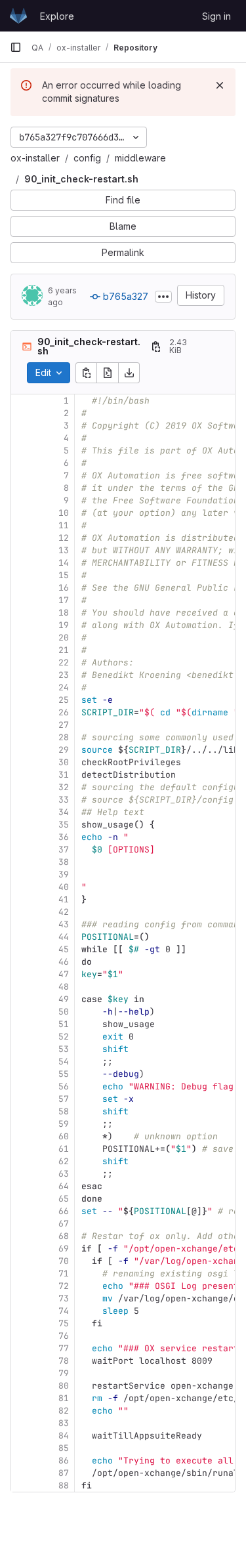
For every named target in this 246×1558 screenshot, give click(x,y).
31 (63, 774)
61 (63, 1148)
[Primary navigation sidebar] (15, 47)
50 (63, 1011)
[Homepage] (18, 15)
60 (63, 1136)
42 (63, 911)
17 (63, 600)
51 (63, 1024)
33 (63, 799)
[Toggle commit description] (163, 297)
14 (63, 562)
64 (63, 1186)
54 (63, 1061)
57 (63, 1099)
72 (63, 1286)
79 (63, 1373)
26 (63, 712)
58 (63, 1111)
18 (63, 612)
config (87, 157)
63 (63, 1173)
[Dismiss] (220, 85)
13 (63, 550)
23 (63, 675)
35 (63, 824)
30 (63, 762)
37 (63, 849)
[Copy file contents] (85, 372)
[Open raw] (107, 372)
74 (63, 1310)
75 (63, 1323)
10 (63, 512)
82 (63, 1410)
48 (63, 986)
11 (63, 525)
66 (63, 1211)
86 (63, 1460)
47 (63, 974)
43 (63, 924)
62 (63, 1161)
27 (63, 724)
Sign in (216, 16)
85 (63, 1448)
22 (63, 662)
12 (63, 537)
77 (63, 1348)
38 (63, 862)
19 (63, 625)
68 (63, 1236)
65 (63, 1198)
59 (63, 1123)
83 (63, 1423)
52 (63, 1036)
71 (63, 1273)
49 (63, 999)
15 (63, 575)
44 (63, 936)
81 (63, 1398)
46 (63, 961)
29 (63, 749)
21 (63, 650)
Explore (57, 16)
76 (63, 1335)
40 (63, 887)
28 (63, 737)
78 (63, 1360)
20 (63, 637)
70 (63, 1261)
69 (63, 1248)
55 (63, 1074)
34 (63, 812)
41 (63, 899)
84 (63, 1435)
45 (63, 949)
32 (63, 787)
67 (63, 1223)
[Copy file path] (156, 346)
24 (63, 687)
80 (63, 1385)
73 (63, 1298)
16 (63, 587)
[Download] (129, 372)
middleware (140, 157)
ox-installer (35, 157)
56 (63, 1086)
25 (63, 699)
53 (63, 1049)
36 (63, 837)
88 (63, 1485)
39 (63, 874)
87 (63, 1473)
